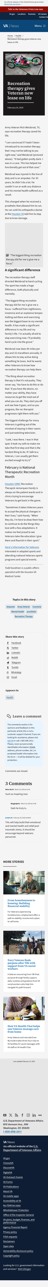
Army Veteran (23, 606)
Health (9, 697)
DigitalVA (7, 1172)
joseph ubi (9, 818)
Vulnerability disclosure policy (18, 1251)
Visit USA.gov (24, 1269)
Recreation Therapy (24, 616)
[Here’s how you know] (24, 3)
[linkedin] (34, 1115)
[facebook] (22, 1115)
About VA (7, 1191)
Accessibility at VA (12, 1200)
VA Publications (11, 1186)
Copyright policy (11, 1255)
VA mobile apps (11, 1196)
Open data (8, 1246)
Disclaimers (9, 1241)
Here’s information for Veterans (22, 547)
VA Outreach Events (13, 1177)
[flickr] (40, 1115)
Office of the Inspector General (18, 1215)
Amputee (11, 606)
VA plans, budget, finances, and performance (19, 1221)
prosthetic (31, 611)
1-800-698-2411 (12, 1131)
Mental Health (17, 611)
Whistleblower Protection (16, 1210)
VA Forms (8, 1182)
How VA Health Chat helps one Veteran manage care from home (24, 1029)
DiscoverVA (8, 1167)
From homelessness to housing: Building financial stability (21, 903)
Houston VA (18, 214)
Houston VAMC (13, 484)
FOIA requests (10, 1236)
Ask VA (10, 740)
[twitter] (10, 1115)
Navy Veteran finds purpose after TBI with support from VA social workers (22, 964)
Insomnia (37, 606)
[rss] (16, 1115)
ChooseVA (8, 1163)
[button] (24, 9)
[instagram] (28, 1115)
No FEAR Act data (12, 1205)
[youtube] (4, 1115)
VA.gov (6, 1158)
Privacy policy (10, 1232)
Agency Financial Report (15, 1227)
